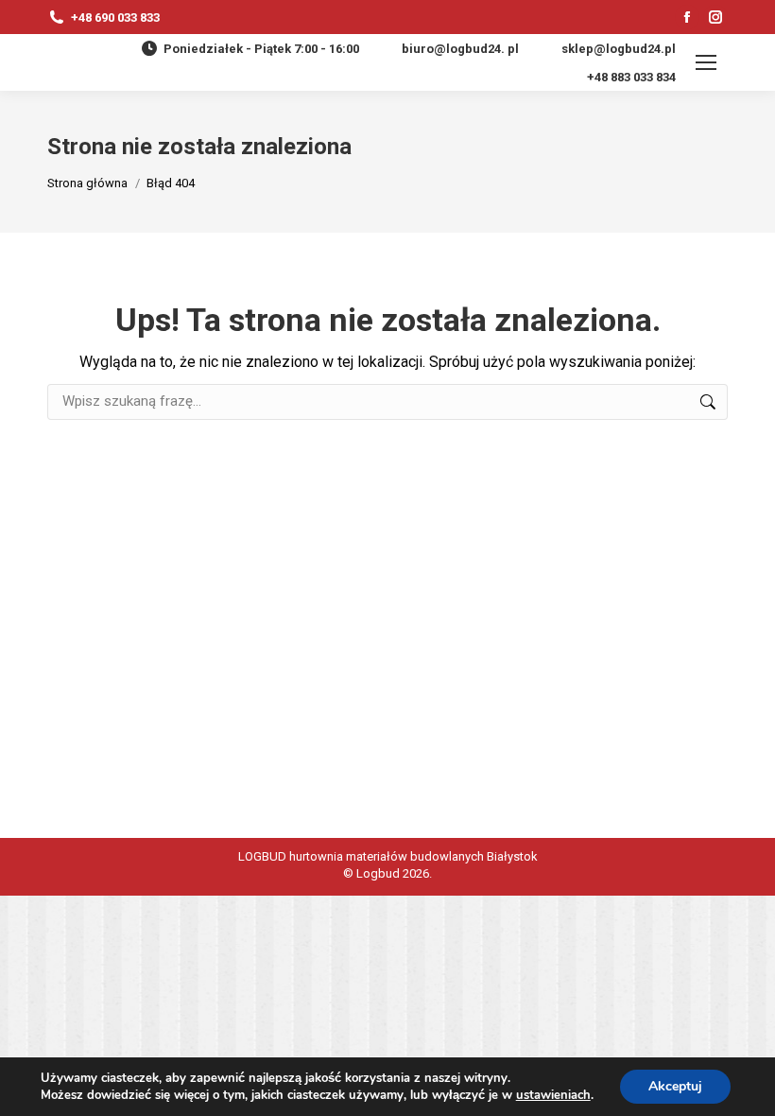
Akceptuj (675, 1086)
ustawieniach (553, 1095)
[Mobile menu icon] (706, 62)
